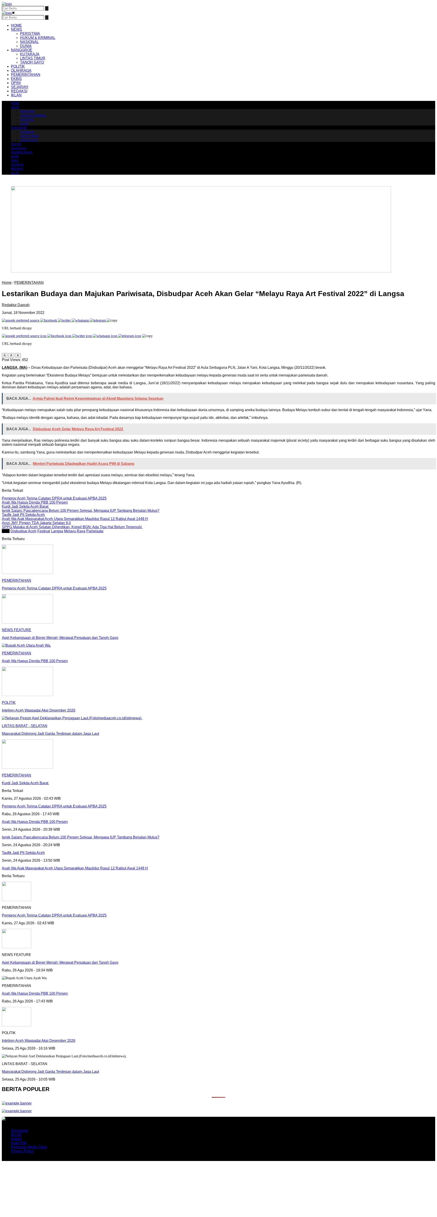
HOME (16, 25)
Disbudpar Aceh (23, 531)
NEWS (16, 29)
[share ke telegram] (98, 320)
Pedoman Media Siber (29, 1147)
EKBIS (16, 79)
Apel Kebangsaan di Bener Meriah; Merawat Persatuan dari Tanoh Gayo (60, 962)
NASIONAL (29, 42)
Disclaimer (19, 1130)
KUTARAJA (29, 54)
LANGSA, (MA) (14, 367)
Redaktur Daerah (16, 305)
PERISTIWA (30, 34)
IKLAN (16, 95)
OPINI (16, 83)
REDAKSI (19, 91)
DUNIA (26, 46)
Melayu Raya (74, 531)
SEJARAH (19, 87)
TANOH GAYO (32, 62)
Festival (43, 531)
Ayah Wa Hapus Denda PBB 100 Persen (35, 993)
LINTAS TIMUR (32, 58)
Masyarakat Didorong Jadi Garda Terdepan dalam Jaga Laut (50, 1072)
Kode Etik (19, 1143)
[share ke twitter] (65, 320)
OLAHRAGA (21, 70)
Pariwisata (94, 531)
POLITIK (18, 66)
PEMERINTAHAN (25, 75)
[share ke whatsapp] (81, 320)
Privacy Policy (22, 1151)
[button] (5, 355)
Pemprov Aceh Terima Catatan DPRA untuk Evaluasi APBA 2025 (54, 915)
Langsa (57, 531)
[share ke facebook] (49, 320)
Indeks (16, 1139)
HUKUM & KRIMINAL (37, 38)
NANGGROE (21, 50)
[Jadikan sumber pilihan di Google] (21, 320)
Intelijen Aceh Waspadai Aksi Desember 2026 (38, 1041)
